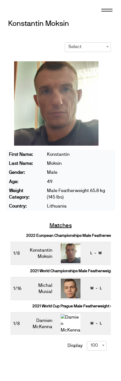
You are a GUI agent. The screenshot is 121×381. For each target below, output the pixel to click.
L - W (96, 253)
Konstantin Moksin (38, 23)
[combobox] (88, 47)
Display (75, 345)
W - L (96, 288)
